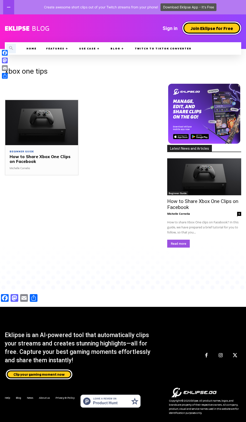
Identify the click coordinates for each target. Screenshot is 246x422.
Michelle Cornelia (20, 168)
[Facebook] (206, 356)
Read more (178, 243)
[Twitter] (235, 356)
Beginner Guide (22, 151)
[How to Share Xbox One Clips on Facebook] (41, 122)
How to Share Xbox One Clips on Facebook (40, 159)
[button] (11, 48)
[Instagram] (221, 356)
